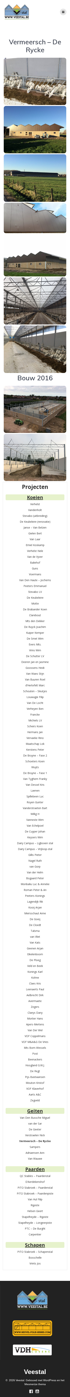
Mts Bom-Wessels (35, 1047)
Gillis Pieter (35, 855)
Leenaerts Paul (35, 989)
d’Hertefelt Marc (35, 685)
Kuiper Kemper (35, 632)
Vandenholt (35, 510)
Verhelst (35, 504)
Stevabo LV (35, 592)
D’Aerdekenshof (35, 1182)
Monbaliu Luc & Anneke (35, 884)
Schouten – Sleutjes (35, 691)
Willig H (35, 814)
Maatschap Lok (35, 744)
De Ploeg (35, 960)
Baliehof (35, 562)
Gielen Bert (35, 533)
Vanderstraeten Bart (35, 808)
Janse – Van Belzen (35, 527)
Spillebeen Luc (35, 796)
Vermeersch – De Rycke (35, 1141)
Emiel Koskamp (35, 545)
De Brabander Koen (35, 609)
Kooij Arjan (35, 907)
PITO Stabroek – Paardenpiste (35, 1193)
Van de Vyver (35, 556)
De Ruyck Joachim (35, 627)
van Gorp (35, 866)
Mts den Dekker (35, 621)
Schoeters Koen (35, 761)
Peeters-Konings (35, 896)
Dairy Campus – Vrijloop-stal (35, 849)
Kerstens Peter (35, 749)
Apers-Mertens (35, 1024)
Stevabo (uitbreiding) (35, 516)
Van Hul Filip (35, 1199)
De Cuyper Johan (35, 831)
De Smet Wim (35, 638)
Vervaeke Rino (35, 738)
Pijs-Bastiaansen (35, 1077)
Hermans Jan (35, 732)
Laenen (35, 790)
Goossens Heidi (35, 668)
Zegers (35, 1007)
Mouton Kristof (35, 1083)
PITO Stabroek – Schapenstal (35, 1252)
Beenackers (35, 1059)
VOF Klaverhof (35, 1088)
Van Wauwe (35, 1158)
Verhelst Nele (35, 551)
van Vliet (35, 936)
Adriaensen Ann (35, 1153)
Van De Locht (35, 703)
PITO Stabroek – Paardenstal (35, 1187)
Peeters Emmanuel (35, 586)
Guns (35, 568)
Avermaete (35, 1001)
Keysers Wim (35, 837)
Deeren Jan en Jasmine (35, 662)
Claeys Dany (35, 1012)
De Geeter (35, 1129)
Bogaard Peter (35, 878)
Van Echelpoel (35, 825)
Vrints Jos (35, 1263)
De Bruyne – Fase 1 (35, 773)
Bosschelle (35, 1257)
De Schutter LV (35, 656)
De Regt (35, 1071)
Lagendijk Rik (35, 901)
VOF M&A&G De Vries (35, 1042)
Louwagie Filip (35, 697)
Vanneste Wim (35, 820)
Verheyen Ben (35, 708)
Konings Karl (35, 972)
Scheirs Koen (35, 726)
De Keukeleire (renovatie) (35, 521)
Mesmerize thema (35, 1384)
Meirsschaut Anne (35, 913)
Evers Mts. (35, 644)
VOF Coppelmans (35, 1036)
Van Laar (35, 539)
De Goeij (35, 919)
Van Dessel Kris (35, 784)
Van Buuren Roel (35, 679)
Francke (35, 714)
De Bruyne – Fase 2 (35, 755)
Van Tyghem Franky (35, 779)
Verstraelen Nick (35, 1135)
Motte (35, 603)
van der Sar (35, 1123)
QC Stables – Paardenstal (35, 1176)
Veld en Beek (35, 966)
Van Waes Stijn (35, 673)
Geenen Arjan (35, 948)
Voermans (35, 574)
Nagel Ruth (35, 860)
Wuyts (35, 767)
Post (35, 1053)
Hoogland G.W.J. (35, 1065)
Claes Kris (35, 983)
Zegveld (35, 1100)
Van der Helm (35, 872)
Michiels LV (35, 720)
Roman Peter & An (35, 890)
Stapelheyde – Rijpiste (35, 1217)
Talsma (35, 931)
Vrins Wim (35, 650)
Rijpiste (35, 1205)
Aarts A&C (35, 1094)
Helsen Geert (35, 1211)
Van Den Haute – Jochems (35, 580)
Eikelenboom (35, 954)
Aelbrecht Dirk (35, 995)
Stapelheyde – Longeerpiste (35, 1222)
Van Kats (35, 942)
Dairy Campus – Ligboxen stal (35, 843)
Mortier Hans (35, 1018)
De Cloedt (35, 925)
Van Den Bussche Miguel (35, 1117)
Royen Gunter (35, 802)
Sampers (35, 1147)
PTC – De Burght (35, 1228)
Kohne (35, 977)
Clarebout (35, 615)
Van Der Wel (35, 1030)
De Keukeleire (35, 597)
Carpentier (35, 1234)
